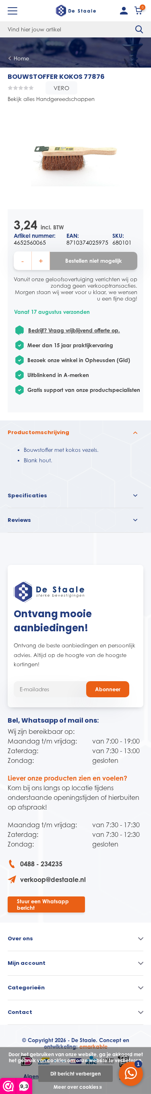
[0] (138, 12)
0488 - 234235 (41, 864)
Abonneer (107, 689)
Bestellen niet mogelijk (93, 261)
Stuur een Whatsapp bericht (43, 904)
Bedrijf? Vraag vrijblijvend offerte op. (74, 330)
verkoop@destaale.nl (53, 880)
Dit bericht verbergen (75, 1074)
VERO (61, 87)
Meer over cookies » (78, 1087)
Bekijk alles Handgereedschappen (51, 99)
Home (21, 58)
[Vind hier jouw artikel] (139, 29)
